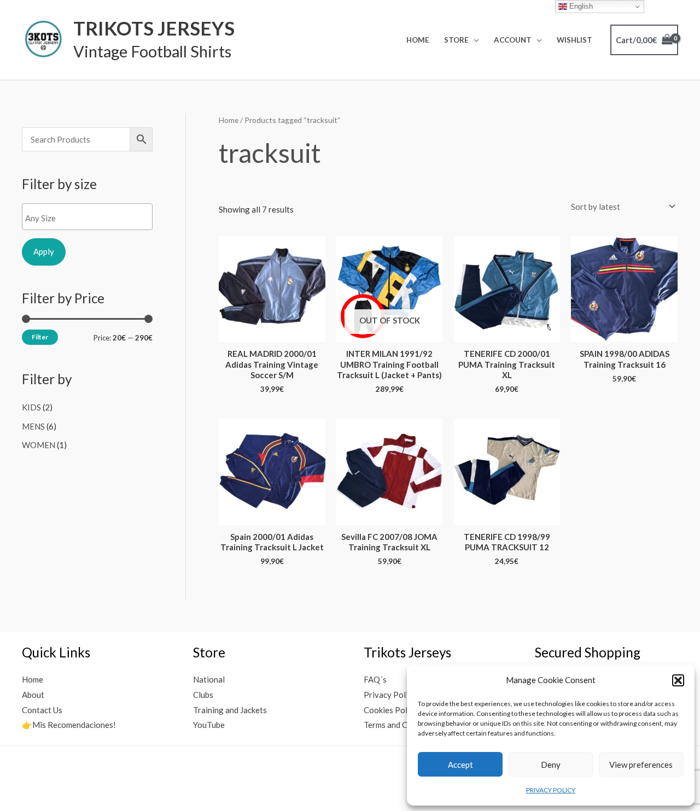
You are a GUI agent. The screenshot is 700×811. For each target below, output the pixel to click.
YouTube (209, 725)
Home (417, 40)
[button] (678, 680)
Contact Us (42, 710)
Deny (551, 764)
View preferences (641, 764)
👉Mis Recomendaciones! (69, 725)
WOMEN (38, 445)
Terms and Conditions (403, 725)
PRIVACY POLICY (550, 790)
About (33, 695)
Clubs (203, 695)
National (209, 679)
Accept (460, 764)
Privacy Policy (390, 695)
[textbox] (90, 218)
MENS (33, 426)
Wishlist (574, 40)
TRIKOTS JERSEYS (154, 27)
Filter (40, 337)
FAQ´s (375, 679)
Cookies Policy (391, 710)
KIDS (31, 407)
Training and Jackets (230, 710)
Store (456, 40)
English (580, 6)
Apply (43, 251)
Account (513, 40)
